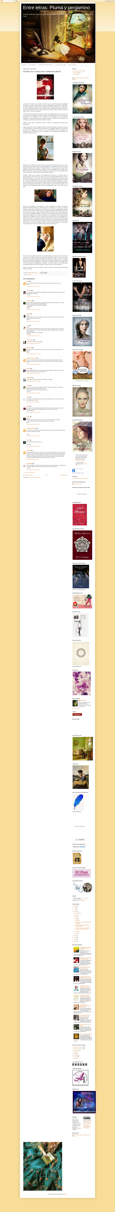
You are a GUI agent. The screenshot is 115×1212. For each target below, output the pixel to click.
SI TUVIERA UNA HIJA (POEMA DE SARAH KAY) (85, 986)
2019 (75, 906)
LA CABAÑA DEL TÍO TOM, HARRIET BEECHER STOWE (85, 948)
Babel (28, 406)
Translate (83, 900)
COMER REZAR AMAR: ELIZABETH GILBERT (85, 996)
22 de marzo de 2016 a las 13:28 (34, 381)
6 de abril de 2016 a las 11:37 (33, 459)
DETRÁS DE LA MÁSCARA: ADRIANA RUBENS (86, 958)
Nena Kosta (29, 300)
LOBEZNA (29, 377)
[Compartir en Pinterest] (46, 273)
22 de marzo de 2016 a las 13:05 (34, 373)
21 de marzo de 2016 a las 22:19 (34, 353)
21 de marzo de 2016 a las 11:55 (34, 335)
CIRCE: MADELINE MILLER (86, 1034)
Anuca (28, 385)
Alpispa (28, 313)
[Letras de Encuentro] (77, 483)
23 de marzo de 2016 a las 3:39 (33, 393)
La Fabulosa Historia (31, 428)
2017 (75, 909)
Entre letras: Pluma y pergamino (56, 7)
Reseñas (24, 64)
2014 (75, 937)
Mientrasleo (29, 347)
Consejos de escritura (78, 71)
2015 (75, 935)
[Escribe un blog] (42, 273)
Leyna (28, 440)
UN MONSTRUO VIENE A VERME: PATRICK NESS (82, 926)
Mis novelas (76, 72)
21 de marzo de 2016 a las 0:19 (33, 296)
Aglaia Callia (83, 700)
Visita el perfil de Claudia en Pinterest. (80, 478)
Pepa (28, 325)
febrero (76, 931)
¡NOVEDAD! (77, 920)
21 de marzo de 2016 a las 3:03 (33, 309)
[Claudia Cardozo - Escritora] (73, 471)
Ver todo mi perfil (75, 708)
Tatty (28, 281)
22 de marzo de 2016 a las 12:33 (34, 364)
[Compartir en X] (43, 273)
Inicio (46, 475)
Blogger (65, 1194)
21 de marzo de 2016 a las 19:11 (34, 343)
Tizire (28, 397)
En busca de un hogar (60, 64)
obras (75, 1053)
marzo (76, 918)
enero (76, 933)
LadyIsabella (29, 463)
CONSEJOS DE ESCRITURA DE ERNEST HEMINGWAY (85, 1006)
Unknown (29, 450)
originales (76, 1055)
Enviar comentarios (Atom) (34, 477)
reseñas (29, 274)
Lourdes (28, 368)
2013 (75, 939)
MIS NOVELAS (32, 64)
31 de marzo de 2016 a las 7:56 (33, 446)
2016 (75, 911)
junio (76, 915)
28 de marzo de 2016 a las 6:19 (33, 424)
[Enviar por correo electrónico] (40, 273)
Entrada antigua (63, 475)
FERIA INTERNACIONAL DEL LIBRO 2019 (85, 968)
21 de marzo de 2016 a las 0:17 (33, 286)
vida (74, 1058)
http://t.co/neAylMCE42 (80, 460)
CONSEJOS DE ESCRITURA (45, 64)
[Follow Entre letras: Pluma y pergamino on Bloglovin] (79, 847)
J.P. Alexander (30, 340)
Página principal (72, 64)
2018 (75, 908)
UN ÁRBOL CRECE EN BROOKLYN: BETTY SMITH (86, 977)
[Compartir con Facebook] (45, 273)
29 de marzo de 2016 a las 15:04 (34, 435)
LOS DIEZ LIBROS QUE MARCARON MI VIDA (85, 1016)
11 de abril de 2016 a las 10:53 (33, 469)
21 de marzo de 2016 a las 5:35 (33, 321)
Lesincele (29, 290)
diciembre (77, 913)
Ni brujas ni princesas (31, 358)
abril (76, 916)
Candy (28, 416)
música (75, 1051)
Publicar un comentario (30, 472)
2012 (75, 941)
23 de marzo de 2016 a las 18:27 (34, 402)
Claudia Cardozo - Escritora (77, 468)
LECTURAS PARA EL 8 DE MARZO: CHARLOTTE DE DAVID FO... (82, 929)
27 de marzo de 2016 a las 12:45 (34, 412)
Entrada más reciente (28, 475)
